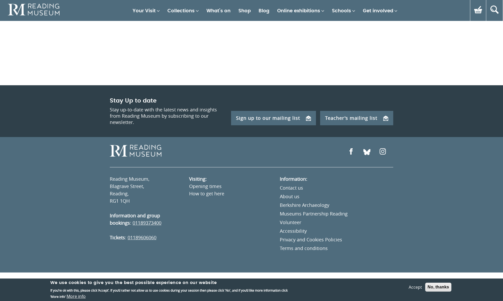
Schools (341, 11)
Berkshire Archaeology (304, 205)
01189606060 (142, 237)
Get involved (378, 11)
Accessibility (293, 231)
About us (289, 196)
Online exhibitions (298, 11)
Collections (181, 11)
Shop (244, 11)
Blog (264, 11)
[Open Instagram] (382, 152)
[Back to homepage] (33, 10)
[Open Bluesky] (367, 152)
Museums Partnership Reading (314, 214)
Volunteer (290, 222)
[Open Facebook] (351, 152)
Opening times (205, 186)
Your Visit (144, 11)
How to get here (206, 193)
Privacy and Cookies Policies (311, 239)
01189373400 (147, 223)
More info (76, 296)
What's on (218, 11)
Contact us (291, 188)
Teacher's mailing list (351, 118)
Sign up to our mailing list (268, 118)
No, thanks (438, 287)
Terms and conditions (304, 248)
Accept (415, 287)
